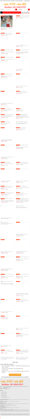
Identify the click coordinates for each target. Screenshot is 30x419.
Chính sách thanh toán (4, 395)
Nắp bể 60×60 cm (11, 399)
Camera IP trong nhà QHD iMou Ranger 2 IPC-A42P (22, 86)
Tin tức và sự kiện (3, 391)
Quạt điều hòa (3, 408)
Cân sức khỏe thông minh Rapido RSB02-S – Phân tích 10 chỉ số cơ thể (7, 103)
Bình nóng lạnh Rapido (13, 405)
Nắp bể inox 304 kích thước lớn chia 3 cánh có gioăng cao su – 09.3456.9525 (6, 218)
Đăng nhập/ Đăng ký (27, 0)
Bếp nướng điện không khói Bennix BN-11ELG (6, 34)
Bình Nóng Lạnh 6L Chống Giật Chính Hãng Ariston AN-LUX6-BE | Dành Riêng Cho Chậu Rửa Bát (22, 52)
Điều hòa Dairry (5, 402)
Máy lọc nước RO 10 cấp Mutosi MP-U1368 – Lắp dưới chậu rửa (22, 181)
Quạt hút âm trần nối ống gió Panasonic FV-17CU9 (22, 300)
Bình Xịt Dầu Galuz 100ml (19, 69)
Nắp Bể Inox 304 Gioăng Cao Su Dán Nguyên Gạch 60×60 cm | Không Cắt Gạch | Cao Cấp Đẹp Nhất (22, 201)
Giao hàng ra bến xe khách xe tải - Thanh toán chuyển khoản (21, 411)
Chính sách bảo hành (4, 394)
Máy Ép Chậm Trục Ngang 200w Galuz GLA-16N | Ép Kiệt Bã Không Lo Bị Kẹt (22, 147)
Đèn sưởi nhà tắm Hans (9, 404)
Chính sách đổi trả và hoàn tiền (5, 397)
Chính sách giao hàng (4, 396)
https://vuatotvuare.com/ (10, 371)
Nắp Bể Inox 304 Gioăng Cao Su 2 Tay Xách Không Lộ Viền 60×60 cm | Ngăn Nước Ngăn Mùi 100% (7, 201)
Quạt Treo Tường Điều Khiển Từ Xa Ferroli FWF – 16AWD (22, 328)
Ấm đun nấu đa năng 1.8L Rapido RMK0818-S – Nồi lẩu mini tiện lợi (7, 28)
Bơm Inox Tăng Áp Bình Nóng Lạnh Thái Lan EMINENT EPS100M (6, 76)
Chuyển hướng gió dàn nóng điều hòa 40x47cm (22, 92)
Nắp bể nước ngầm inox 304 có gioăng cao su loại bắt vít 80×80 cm (22, 276)
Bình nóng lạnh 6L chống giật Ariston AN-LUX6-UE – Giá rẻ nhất (7, 52)
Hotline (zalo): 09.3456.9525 (15, 374)
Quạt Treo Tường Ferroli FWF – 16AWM (6, 345)
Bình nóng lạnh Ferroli (7, 405)
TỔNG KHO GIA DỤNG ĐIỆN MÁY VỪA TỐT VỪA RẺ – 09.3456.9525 (11, 12)
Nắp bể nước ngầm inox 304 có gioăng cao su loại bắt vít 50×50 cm (22, 259)
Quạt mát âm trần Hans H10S (4, 317)
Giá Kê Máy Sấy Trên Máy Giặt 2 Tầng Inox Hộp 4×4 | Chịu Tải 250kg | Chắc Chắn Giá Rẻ (7, 116)
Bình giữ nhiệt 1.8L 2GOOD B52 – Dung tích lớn (22, 45)
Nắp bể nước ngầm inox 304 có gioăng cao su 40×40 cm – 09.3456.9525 (6, 223)
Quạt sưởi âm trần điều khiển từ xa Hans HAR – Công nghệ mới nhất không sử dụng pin (22, 358)
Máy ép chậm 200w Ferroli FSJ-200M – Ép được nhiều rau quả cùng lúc (7, 157)
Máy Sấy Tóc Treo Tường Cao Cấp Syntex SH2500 (22, 187)
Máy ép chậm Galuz (6, 406)
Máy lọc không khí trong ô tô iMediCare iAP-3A (22, 163)
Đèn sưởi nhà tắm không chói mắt (23, 403)
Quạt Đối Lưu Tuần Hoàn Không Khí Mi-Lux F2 (7, 311)
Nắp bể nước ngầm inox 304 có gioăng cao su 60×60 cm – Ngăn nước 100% (6, 252)
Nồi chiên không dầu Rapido (10, 407)
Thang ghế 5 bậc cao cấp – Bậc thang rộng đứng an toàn (7, 351)
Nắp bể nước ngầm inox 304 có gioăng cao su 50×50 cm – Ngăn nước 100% (22, 234)
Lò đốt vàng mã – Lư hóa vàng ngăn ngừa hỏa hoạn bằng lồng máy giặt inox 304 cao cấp (7, 140)
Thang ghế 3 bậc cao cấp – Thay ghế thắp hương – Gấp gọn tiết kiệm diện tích (22, 335)
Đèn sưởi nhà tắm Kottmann (9, 403)
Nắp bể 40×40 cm (25, 399)
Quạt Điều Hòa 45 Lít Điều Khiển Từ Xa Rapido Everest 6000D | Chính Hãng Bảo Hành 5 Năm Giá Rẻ (22, 294)
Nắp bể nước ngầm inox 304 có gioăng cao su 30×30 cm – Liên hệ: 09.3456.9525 (22, 207)
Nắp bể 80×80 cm (20, 399)
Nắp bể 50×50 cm (15, 399)
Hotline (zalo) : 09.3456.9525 (25, 12)
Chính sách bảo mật (3, 393)
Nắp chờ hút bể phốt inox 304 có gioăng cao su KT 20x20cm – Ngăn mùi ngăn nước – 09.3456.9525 (7, 283)
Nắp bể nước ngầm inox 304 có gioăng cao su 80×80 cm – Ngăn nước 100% (6, 269)
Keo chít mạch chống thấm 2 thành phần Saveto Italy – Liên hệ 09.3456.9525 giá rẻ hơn (22, 123)
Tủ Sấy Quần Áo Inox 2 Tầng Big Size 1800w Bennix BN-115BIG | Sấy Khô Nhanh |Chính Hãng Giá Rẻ (22, 352)
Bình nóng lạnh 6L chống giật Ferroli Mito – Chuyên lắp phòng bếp (7, 59)
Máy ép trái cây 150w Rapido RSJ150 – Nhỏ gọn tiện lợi (7, 163)
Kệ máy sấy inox (17, 401)
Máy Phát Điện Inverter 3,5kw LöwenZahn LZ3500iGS (6, 187)
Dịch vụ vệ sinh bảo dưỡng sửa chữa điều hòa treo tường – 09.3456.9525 (7, 358)
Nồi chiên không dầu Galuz (17, 407)
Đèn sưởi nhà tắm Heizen (16, 403)
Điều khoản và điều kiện (4, 392)
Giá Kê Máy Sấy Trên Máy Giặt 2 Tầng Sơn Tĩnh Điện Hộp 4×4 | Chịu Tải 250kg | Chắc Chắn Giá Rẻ (22, 116)
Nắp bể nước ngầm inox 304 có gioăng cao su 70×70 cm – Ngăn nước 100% (22, 252)
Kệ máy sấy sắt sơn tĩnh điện (11, 401)
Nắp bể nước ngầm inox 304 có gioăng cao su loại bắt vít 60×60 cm (7, 276)
